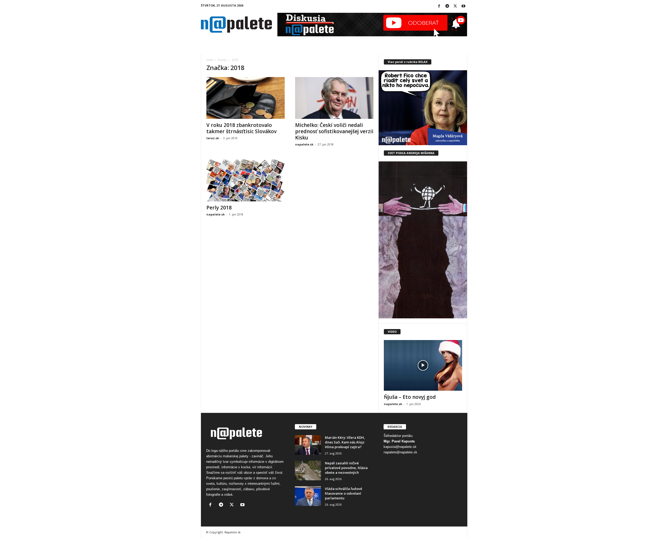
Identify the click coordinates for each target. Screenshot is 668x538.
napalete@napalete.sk (400, 452)
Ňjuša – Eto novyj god (410, 397)
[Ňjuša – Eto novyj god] (423, 365)
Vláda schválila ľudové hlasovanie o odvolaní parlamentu (343, 493)
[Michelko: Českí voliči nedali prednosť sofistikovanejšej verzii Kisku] (334, 98)
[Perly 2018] (245, 180)
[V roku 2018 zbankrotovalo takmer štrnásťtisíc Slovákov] (245, 98)
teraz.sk (212, 138)
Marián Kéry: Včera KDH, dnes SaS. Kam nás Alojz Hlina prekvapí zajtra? (345, 442)
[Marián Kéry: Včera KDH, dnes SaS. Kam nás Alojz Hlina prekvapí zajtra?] (308, 445)
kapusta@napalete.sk (400, 447)
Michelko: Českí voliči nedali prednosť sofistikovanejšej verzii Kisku (334, 131)
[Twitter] (455, 6)
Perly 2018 (219, 207)
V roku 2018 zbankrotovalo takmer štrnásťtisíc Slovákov (241, 128)
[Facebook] (439, 6)
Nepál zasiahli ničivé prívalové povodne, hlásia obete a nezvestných (346, 468)
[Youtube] (463, 6)
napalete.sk (304, 144)
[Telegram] (447, 6)
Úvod (209, 60)
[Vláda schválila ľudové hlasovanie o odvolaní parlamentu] (308, 496)
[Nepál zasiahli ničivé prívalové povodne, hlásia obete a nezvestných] (308, 470)
